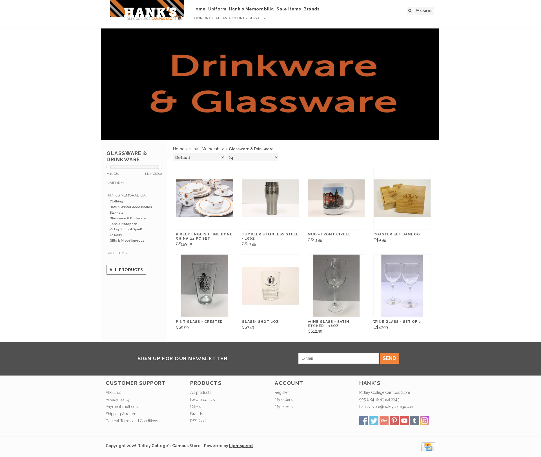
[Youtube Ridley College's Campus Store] (404, 420)
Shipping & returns (122, 414)
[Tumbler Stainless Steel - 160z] (270, 198)
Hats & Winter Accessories (131, 207)
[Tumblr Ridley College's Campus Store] (414, 420)
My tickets (283, 406)
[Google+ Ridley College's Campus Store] (384, 420)
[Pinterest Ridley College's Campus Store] (394, 420)
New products (202, 399)
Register (282, 392)
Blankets (116, 213)
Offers (195, 406)
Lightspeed (241, 445)
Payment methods (122, 406)
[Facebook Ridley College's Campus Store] (363, 420)
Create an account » (228, 18)
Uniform (217, 9)
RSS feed (198, 421)
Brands (311, 9)
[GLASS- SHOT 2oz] (270, 286)
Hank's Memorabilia (251, 9)
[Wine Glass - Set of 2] (402, 286)
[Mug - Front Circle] (336, 198)
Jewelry (116, 235)
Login (197, 18)
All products (126, 270)
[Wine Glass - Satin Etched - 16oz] (336, 286)
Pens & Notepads (123, 224)
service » (257, 18)
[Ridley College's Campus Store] (147, 13)
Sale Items (288, 9)
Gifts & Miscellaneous (127, 240)
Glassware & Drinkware (128, 218)
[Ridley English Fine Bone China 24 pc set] (204, 198)
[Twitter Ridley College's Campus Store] (373, 420)
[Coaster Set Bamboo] (402, 198)
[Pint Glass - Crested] (204, 286)
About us (113, 392)
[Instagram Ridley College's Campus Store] (424, 420)
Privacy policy (118, 399)
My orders (283, 399)
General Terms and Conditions (132, 421)
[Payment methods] (428, 446)
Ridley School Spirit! (126, 229)
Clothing (116, 201)
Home (199, 9)
